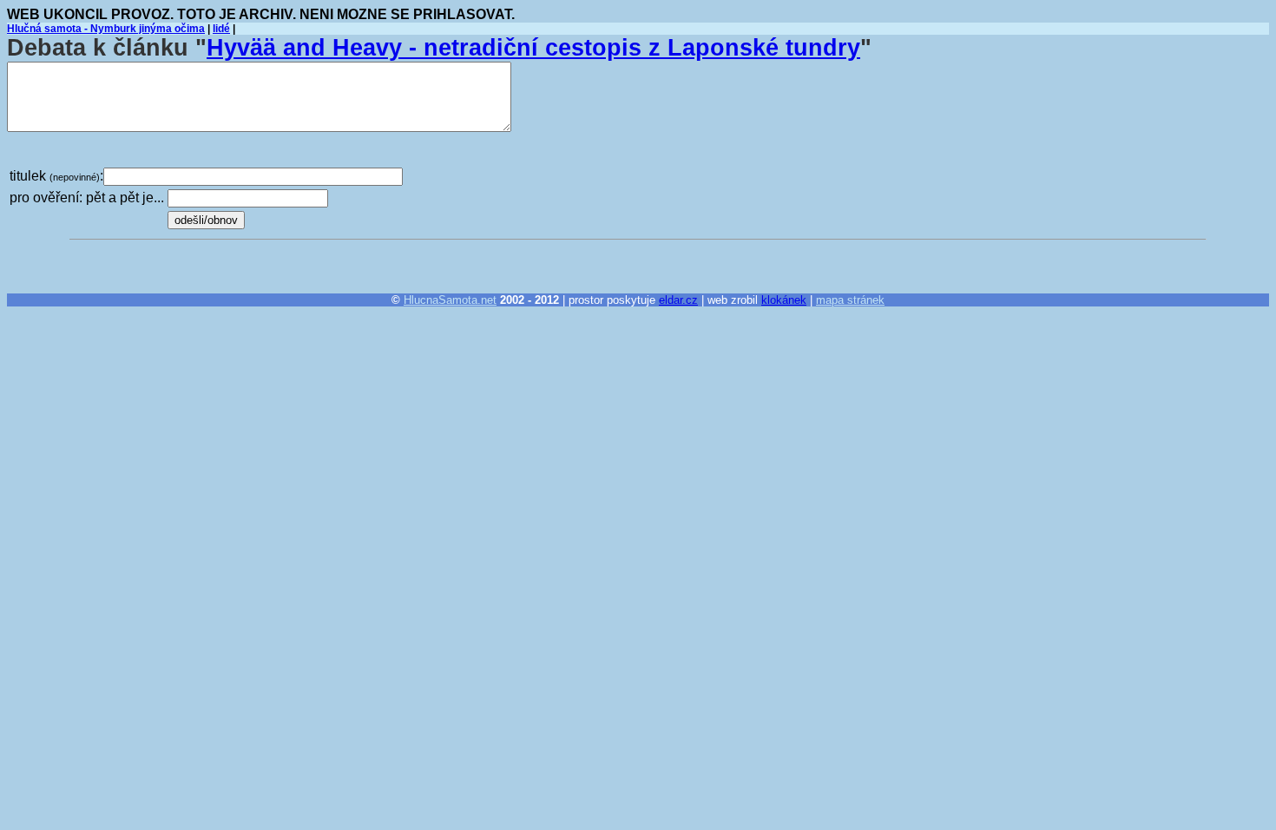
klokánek (783, 299)
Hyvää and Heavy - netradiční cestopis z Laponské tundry (533, 48)
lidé (221, 29)
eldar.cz (678, 299)
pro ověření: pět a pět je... (87, 197)
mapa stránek (850, 299)
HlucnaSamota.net (450, 299)
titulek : (56, 175)
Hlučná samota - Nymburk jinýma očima (106, 29)
